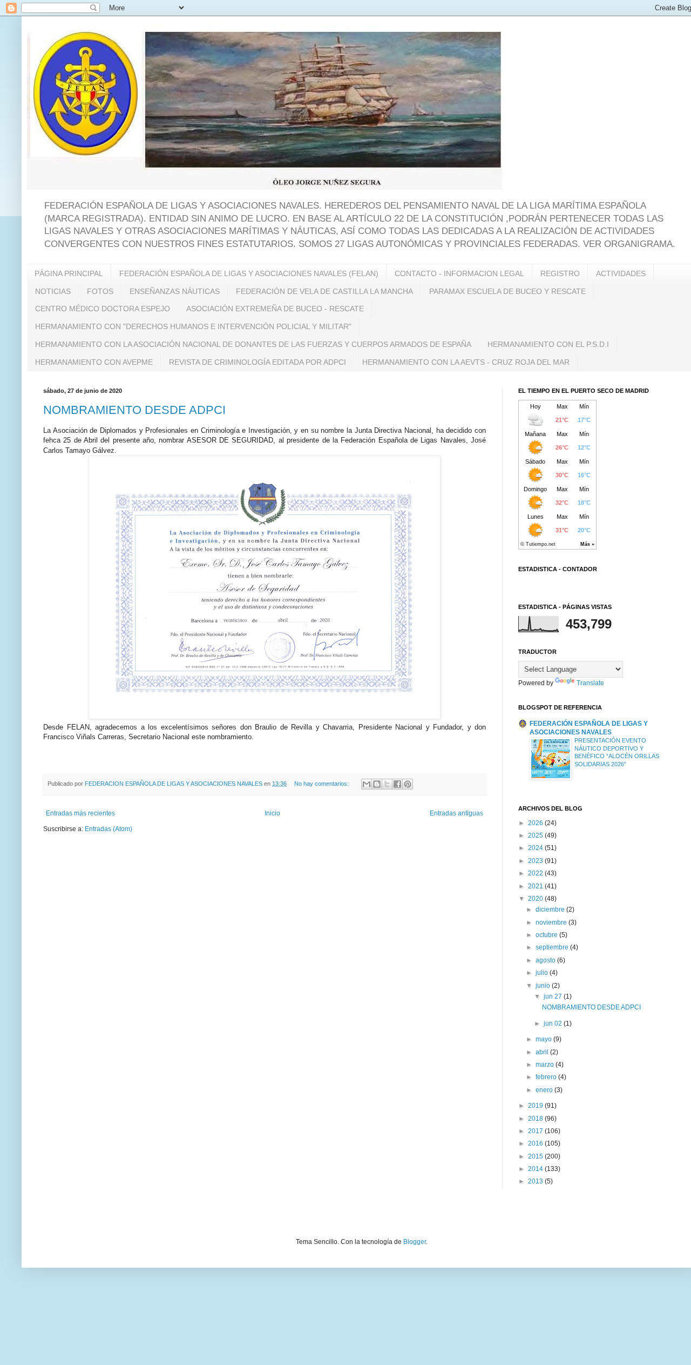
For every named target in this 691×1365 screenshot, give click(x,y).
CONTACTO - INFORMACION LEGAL (459, 273)
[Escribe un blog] (376, 784)
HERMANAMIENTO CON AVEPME (94, 362)
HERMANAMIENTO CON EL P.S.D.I (548, 344)
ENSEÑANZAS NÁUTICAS (175, 291)
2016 (536, 1143)
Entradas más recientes (80, 813)
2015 (536, 1156)
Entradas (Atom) (108, 829)
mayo (544, 1039)
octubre (547, 935)
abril (543, 1052)
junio (544, 985)
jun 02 (554, 1023)
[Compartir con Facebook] (397, 784)
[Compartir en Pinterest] (407, 784)
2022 (536, 873)
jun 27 (554, 996)
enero (545, 1090)
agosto (546, 960)
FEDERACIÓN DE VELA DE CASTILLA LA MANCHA (324, 291)
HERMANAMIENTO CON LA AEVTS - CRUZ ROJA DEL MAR (466, 362)
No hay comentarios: (322, 783)
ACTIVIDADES (621, 273)
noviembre (552, 922)
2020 (536, 898)
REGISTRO (560, 273)
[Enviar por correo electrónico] (366, 784)
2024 (536, 848)
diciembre (551, 909)
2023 (536, 861)
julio (543, 972)
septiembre (553, 947)
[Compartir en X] (387, 784)
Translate (590, 683)
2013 (536, 1181)
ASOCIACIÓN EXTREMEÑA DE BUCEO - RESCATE (275, 308)
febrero (547, 1077)
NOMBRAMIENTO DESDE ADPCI (134, 410)
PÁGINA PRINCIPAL (69, 273)
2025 (536, 835)
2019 (536, 1105)
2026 (536, 823)
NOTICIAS (53, 291)
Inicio (272, 813)
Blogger (414, 1242)
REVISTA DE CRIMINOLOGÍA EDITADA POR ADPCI (257, 362)
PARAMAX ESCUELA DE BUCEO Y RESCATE (507, 291)
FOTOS (100, 291)
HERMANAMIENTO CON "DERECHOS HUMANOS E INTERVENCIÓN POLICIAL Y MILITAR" (193, 326)
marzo (545, 1064)
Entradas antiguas (456, 813)
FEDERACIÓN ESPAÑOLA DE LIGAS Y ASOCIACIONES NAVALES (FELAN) (248, 273)
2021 (536, 886)
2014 (536, 1169)
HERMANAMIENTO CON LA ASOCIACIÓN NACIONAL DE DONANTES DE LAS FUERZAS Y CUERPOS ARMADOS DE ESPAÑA (253, 344)
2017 (536, 1131)
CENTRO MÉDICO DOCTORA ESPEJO (102, 308)
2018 (536, 1118)
